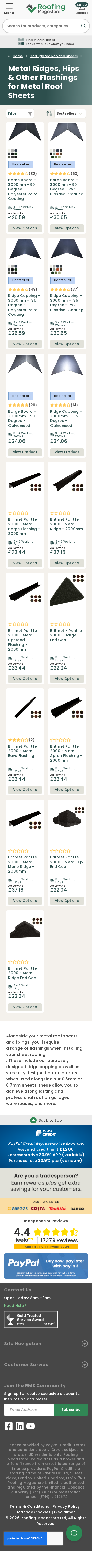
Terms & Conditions (29, 1506)
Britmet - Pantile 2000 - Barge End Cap (66, 635)
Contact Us (17, 1290)
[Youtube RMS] (30, 1427)
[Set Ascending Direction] (49, 113)
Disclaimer (64, 1512)
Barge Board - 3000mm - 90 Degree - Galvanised (22, 418)
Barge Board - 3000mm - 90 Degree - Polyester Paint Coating (23, 189)
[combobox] (46, 26)
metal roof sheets (58, 1036)
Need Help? (15, 1305)
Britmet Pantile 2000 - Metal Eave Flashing (22, 751)
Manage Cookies (33, 1512)
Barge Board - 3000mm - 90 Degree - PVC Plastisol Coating (66, 187)
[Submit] (84, 29)
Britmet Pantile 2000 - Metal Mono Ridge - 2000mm (22, 864)
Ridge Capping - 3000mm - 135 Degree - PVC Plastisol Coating (66, 302)
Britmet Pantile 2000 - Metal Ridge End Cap (22, 973)
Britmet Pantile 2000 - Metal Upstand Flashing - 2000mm (22, 640)
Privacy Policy (66, 1506)
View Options (25, 228)
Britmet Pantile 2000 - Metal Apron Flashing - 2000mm (66, 753)
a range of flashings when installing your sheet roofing (44, 1051)
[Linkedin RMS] (19, 1427)
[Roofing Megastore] (45, 8)
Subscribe (71, 1409)
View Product (25, 452)
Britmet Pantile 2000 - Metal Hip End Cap (66, 862)
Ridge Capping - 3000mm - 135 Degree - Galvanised (66, 418)
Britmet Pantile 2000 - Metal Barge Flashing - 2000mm (24, 526)
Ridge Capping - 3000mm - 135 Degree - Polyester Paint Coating (24, 305)
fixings (22, 1042)
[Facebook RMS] (8, 1427)
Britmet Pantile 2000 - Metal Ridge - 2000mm (66, 524)
